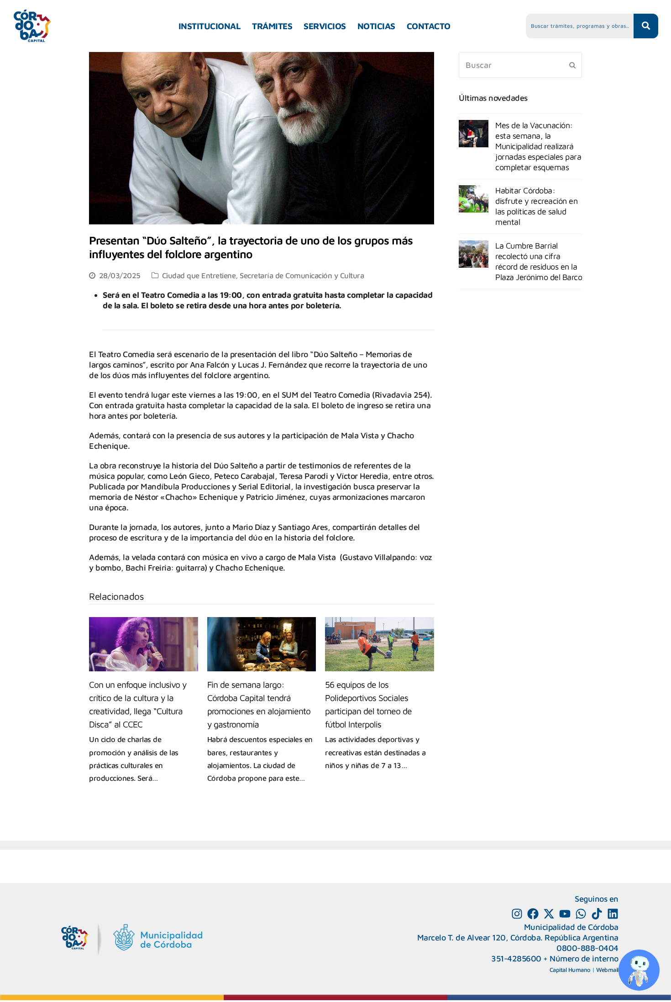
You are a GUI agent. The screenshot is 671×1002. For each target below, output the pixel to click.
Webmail (607, 969)
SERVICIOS (325, 26)
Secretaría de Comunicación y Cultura (302, 275)
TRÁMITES (272, 26)
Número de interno (584, 958)
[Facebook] (533, 914)
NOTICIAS (376, 26)
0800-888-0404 (587, 948)
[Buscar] (520, 65)
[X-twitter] (549, 914)
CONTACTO (429, 26)
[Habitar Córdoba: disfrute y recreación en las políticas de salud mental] (473, 199)
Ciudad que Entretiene (199, 275)
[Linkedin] (613, 914)
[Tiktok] (597, 914)
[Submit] (572, 64)
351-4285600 (516, 958)
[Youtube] (565, 914)
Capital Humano (570, 969)
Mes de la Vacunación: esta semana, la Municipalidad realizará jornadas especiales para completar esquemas (538, 146)
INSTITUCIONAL (209, 26)
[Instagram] (517, 914)
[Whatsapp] (581, 914)
